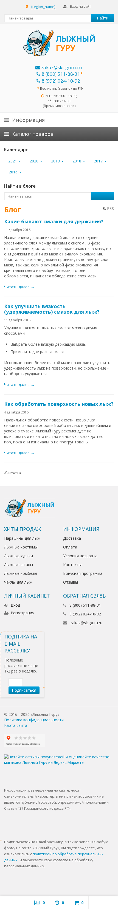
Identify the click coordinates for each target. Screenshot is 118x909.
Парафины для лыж (22, 538)
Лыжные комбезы (20, 573)
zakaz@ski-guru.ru (61, 67)
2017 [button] (99, 161)
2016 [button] (14, 172)
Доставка (72, 538)
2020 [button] (35, 161)
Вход (15, 605)
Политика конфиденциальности (34, 719)
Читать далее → (19, 286)
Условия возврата (80, 555)
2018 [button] (77, 161)
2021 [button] (13, 161)
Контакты (72, 564)
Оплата (70, 547)
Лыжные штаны (18, 564)
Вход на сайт (80, 6)
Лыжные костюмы (21, 547)
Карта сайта (15, 725)
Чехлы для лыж (18, 582)
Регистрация (22, 612)
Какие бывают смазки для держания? (53, 221)
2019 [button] (56, 161)
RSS (110, 208)
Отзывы (70, 582)
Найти (102, 18)
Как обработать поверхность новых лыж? (59, 404)
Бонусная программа (82, 573)
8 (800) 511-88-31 (61, 74)
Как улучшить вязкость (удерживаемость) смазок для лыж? (52, 309)
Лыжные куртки (18, 555)
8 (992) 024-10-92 (61, 81)
